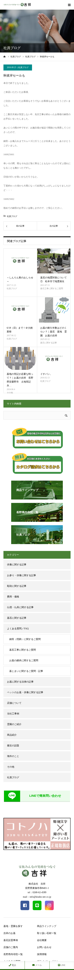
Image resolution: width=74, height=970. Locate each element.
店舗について (14, 703)
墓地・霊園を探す (13, 926)
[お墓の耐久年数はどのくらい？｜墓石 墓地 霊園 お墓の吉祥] (54, 310)
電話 (13, 965)
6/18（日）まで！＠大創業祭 (20, 330)
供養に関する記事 (16, 564)
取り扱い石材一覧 (46, 933)
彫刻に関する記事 (16, 586)
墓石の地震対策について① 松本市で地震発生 (53, 279)
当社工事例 (13, 713)
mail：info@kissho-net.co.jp (37, 897)
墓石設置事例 (10, 940)
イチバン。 (46, 374)
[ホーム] (4, 56)
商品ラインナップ (46, 926)
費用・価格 (13, 596)
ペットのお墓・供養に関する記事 (25, 692)
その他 (10, 392)
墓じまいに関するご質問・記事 (26, 671)
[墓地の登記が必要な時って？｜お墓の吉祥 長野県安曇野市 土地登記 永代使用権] (20, 358)
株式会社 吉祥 (37, 884)
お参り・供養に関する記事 (21, 575)
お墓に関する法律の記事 (20, 681)
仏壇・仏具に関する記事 (20, 607)
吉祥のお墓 (9, 933)
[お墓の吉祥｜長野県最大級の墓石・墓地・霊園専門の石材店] (17, 5)
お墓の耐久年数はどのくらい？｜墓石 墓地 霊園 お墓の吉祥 (53, 332)
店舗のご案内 (10, 947)
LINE (62, 965)
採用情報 (42, 954)
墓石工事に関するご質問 (51, 288)
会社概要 (42, 940)
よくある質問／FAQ (18, 628)
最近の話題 (13, 745)
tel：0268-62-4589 (37, 892)
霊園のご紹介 (14, 724)
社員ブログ (23, 67)
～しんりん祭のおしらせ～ (20, 279)
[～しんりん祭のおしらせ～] (20, 261)
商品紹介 (12, 735)
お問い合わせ (44, 947)
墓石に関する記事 (48, 343)
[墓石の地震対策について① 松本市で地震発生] (54, 261)
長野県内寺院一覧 (13, 954)
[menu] (69, 5)
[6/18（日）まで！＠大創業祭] (20, 310)
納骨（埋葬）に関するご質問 (25, 639)
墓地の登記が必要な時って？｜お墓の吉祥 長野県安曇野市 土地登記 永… (20, 380)
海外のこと (13, 756)
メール (38, 965)
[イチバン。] (54, 358)
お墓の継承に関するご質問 (23, 660)
